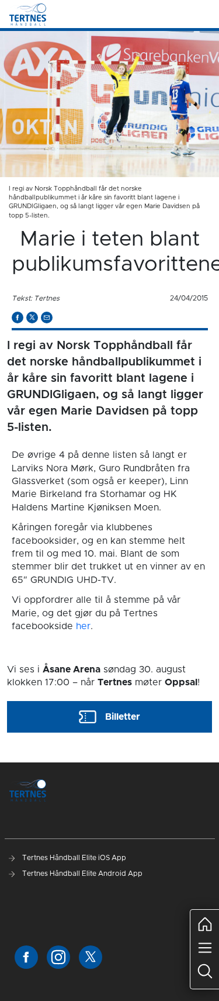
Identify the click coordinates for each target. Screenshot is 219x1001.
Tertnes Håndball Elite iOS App (73, 857)
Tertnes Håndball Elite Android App (81, 873)
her (83, 626)
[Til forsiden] (28, 14)
